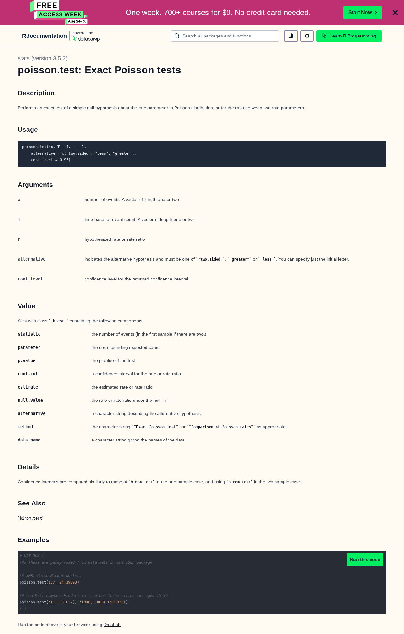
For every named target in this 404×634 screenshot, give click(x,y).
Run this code (365, 559)
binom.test (142, 482)
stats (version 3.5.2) (43, 58)
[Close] (395, 12)
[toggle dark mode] (291, 36)
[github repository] (307, 36)
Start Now (360, 12)
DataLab (112, 624)
